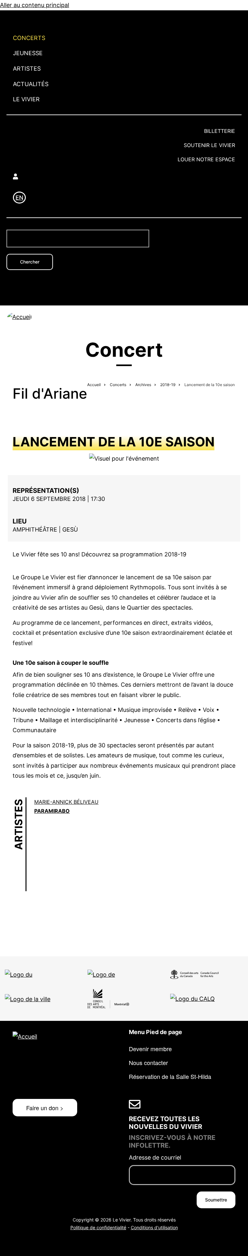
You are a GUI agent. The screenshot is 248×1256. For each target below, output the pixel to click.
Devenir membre (150, 1048)
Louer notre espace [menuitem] (206, 159)
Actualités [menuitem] (30, 84)
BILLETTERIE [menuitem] (219, 131)
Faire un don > (45, 1107)
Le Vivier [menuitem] (26, 99)
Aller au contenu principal (34, 5)
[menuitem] (124, 177)
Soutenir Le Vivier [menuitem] (209, 145)
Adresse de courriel (155, 1157)
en (19, 197)
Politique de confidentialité (98, 1227)
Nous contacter (148, 1062)
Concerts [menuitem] (29, 38)
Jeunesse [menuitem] (28, 53)
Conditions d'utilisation (154, 1227)
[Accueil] (19, 316)
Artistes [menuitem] (27, 68)
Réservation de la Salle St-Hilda (170, 1076)
